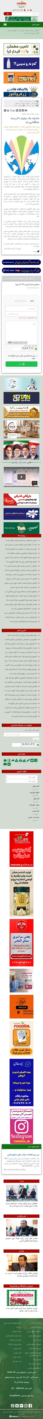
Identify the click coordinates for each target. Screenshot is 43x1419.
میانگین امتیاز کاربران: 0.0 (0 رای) (27, 284)
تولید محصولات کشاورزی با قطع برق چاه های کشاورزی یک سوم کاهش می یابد (20, 678)
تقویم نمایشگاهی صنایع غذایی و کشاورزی (33, 1354)
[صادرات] (21, 155)
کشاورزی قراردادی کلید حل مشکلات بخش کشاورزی (20, 656)
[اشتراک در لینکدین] (17, 109)
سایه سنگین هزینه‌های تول (29, 30)
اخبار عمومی (17, 1353)
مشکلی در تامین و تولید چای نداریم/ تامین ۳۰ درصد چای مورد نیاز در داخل (20, 566)
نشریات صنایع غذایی (34, 1344)
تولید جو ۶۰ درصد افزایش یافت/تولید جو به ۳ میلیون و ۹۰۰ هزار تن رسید (20, 690)
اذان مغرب (35, 811)
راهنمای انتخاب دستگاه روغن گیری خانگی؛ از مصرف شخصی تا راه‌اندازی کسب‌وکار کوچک (20, 591)
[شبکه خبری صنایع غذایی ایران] (21, 3)
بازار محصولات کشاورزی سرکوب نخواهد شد (22, 553)
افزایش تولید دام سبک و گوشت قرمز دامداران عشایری (20, 686)
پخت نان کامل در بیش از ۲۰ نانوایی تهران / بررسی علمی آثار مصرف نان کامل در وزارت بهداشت (20, 652)
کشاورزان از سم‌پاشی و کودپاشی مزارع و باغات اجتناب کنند (20, 639)
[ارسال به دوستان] (26, 109)
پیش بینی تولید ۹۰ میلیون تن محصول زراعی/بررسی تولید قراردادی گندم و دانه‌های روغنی (20, 549)
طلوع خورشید (34, 792)
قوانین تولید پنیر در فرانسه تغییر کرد (24, 716)
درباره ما (19, 1327)
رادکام (20, 1416)
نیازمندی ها (37, 1359)
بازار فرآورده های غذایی (14, 1336)
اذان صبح (36, 786)
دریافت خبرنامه (36, 1327)
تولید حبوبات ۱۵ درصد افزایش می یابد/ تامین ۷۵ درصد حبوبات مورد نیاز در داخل (20, 665)
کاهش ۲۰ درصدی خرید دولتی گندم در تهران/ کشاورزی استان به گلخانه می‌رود (20, 579)
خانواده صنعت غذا (35, 1364)
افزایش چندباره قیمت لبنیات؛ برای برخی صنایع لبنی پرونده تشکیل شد (20, 583)
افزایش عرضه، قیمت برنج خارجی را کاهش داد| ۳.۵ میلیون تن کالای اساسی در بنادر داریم (20, 682)
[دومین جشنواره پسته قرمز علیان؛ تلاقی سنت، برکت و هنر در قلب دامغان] (22, 1298)
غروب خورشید (34, 805)
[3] (20, 301)
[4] (23, 301)
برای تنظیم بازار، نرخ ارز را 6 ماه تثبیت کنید (22, 635)
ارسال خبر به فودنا (16, 1340)
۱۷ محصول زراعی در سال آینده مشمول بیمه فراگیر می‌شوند (20, 644)
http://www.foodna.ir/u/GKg (14, 1169)
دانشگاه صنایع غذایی (34, 1331)
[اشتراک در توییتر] (20, 109)
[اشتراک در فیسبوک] (23, 109)
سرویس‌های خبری (35, 1336)
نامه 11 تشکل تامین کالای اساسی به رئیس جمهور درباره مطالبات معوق (20, 544)
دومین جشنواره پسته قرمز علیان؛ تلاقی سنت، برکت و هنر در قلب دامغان (20, 540)
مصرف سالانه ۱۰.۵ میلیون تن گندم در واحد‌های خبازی (20, 574)
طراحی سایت (30, 1416)
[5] (25, 301)
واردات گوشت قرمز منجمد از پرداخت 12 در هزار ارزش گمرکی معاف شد (20, 661)
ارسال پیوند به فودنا (15, 1344)
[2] (18, 301)
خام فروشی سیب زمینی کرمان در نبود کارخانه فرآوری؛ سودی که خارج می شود (20, 617)
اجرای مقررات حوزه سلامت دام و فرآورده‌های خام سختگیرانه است (20, 596)
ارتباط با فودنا (17, 1331)
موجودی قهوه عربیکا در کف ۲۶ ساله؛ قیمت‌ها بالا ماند (20, 669)
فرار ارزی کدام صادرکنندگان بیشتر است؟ (23, 621)
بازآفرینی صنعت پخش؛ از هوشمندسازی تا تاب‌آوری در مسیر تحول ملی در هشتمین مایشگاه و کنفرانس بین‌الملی (20, 570)
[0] (28, 288)
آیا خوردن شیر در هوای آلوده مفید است (23, 673)
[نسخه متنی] (8, 109)
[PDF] (11, 109)
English (21, 7)
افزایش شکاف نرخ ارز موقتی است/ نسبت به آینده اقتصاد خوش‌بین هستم (21, 1274)
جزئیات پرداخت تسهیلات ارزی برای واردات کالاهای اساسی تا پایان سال (20, 695)
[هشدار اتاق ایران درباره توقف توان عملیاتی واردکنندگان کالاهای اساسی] (22, 1228)
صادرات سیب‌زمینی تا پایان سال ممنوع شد (22, 703)
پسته (35, 251)
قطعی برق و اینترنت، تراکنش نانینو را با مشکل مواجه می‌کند (20, 699)
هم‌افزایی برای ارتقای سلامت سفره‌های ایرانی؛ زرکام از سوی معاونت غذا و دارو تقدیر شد (21, 1204)
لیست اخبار (37, 1340)
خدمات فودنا (17, 1357)
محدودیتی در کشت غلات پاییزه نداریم (24, 587)
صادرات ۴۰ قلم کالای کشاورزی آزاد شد (24, 608)
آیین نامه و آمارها (35, 1348)
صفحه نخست (36, 1323)
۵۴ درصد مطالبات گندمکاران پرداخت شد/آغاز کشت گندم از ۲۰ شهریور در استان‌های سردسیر (20, 708)
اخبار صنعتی (17, 1348)
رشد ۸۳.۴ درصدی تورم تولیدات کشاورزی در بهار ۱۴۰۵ (20, 613)
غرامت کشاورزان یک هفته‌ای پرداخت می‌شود (21, 648)
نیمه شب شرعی (33, 817)
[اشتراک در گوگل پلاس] (14, 109)
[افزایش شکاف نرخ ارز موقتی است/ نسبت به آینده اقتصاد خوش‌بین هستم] (22, 1263)
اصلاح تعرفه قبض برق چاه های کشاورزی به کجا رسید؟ (20, 562)
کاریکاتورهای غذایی (34, 1368)
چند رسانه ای (17, 1361)
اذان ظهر (36, 798)
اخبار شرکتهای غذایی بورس (12, 1323)
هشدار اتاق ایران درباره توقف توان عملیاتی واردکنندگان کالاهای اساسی (20, 604)
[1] (16, 301)
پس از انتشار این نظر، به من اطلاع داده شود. (21, 357)
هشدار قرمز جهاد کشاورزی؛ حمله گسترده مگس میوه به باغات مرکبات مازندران (20, 600)
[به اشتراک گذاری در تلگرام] (5, 109)
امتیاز (32, 301)
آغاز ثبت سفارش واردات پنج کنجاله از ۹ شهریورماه (20, 712)
